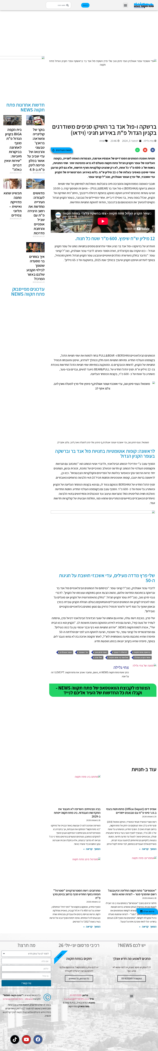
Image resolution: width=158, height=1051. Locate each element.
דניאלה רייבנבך (120, 652)
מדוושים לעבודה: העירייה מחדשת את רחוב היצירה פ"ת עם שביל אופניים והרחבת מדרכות (36, 212)
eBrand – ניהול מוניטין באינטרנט (18, 999)
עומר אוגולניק (66, 652)
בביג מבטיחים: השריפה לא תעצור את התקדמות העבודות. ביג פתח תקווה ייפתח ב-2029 (77, 812)
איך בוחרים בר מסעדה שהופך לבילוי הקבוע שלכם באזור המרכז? (36, 267)
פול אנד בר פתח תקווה (118, 657)
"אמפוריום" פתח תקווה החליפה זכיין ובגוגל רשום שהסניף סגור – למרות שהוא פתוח (132, 892)
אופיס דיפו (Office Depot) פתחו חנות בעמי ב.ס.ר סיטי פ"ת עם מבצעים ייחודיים (131, 811)
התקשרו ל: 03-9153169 (131, 978)
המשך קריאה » (147, 849)
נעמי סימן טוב (101, 652)
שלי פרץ (98, 657)
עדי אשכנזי (83, 652)
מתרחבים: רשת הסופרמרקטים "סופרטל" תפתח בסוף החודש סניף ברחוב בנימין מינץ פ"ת (76, 894)
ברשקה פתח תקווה (142, 652)
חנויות (102, 141)
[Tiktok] (14, 1039)
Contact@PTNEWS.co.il (76, 999)
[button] (125, 5)
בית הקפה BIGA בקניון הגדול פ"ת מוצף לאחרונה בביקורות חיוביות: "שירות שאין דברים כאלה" (13, 149)
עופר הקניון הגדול (142, 657)
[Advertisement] (102, 34)
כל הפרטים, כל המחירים (79, 978)
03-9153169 (75, 995)
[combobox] (58, 5)
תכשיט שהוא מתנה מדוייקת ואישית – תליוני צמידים (13, 204)
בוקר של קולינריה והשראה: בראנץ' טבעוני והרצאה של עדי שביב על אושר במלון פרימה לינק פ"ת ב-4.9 (36, 149)
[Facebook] (38, 1039)
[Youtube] (26, 1039)
